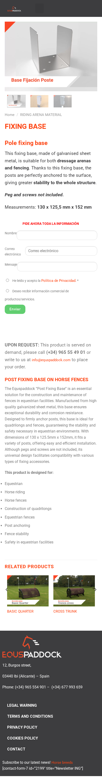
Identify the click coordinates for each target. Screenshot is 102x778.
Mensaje (11, 265)
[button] (39, 8)
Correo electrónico (13, 251)
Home (9, 115)
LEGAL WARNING (22, 705)
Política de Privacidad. (58, 281)
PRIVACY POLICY (22, 727)
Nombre (11, 233)
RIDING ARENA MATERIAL (41, 115)
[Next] (89, 56)
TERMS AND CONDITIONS (30, 716)
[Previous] (12, 56)
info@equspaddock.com (51, 360)
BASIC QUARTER (20, 611)
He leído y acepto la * (45, 281)
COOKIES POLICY (22, 738)
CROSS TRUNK (65, 611)
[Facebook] (75, 8)
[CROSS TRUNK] (74, 591)
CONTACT (16, 749)
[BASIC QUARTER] (28, 591)
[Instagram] (81, 8)
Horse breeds (62, 762)
